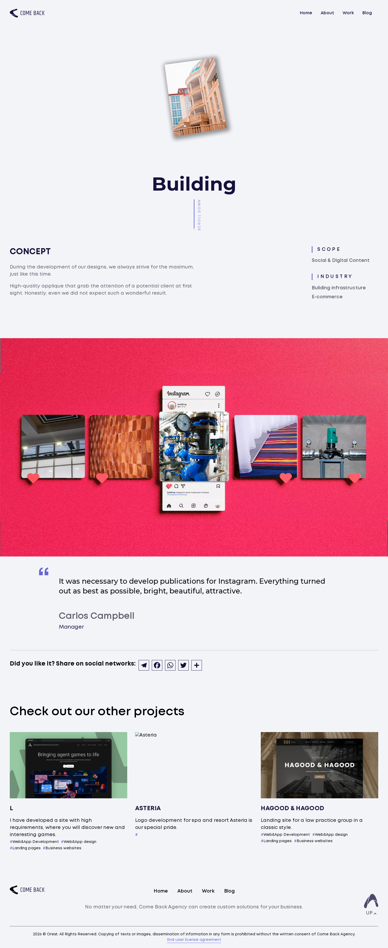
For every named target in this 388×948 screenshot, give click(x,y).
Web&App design (80, 841)
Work (348, 13)
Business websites (63, 848)
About (327, 13)
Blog (367, 13)
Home (306, 13)
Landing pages (26, 848)
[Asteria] (194, 765)
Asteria (148, 808)
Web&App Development (35, 841)
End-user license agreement (194, 939)
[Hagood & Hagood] (319, 765)
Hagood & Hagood (292, 808)
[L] (68, 765)
